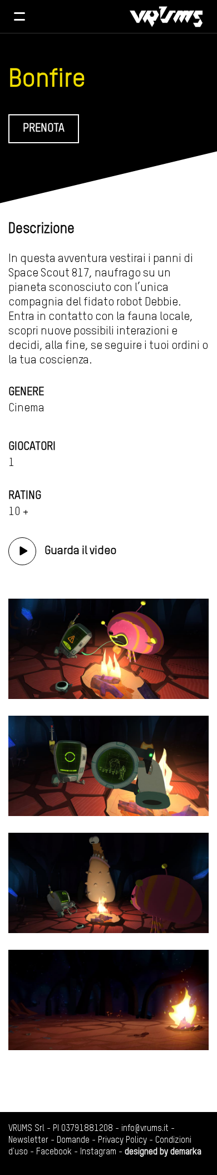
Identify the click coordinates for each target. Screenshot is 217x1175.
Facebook (54, 1152)
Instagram (98, 1152)
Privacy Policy (122, 1140)
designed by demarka (163, 1152)
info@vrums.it (145, 1128)
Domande (73, 1140)
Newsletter (28, 1140)
